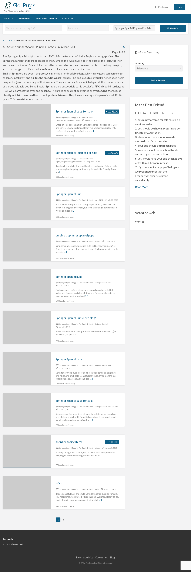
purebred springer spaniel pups (75, 235)
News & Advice (84, 557)
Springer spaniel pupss (103, 283)
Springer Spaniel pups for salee (68, 120)
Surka (97, 489)
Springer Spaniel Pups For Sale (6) (76, 318)
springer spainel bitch (69, 442)
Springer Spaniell (101, 324)
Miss (59, 483)
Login (179, 7)
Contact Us (68, 18)
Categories (101, 557)
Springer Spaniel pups (69, 359)
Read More (141, 186)
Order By (139, 63)
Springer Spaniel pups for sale (74, 111)
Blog (112, 557)
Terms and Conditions (46, 18)
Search (173, 28)
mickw (97, 448)
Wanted (139, 221)
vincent (98, 241)
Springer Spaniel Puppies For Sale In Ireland (76, 117)
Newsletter (24, 18)
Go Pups (24, 5)
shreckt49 (99, 200)
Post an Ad (163, 7)
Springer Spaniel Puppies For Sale (76, 152)
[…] (92, 131)
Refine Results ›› (159, 80)
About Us (8, 18)
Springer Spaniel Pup (68, 194)
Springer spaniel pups (69, 276)
